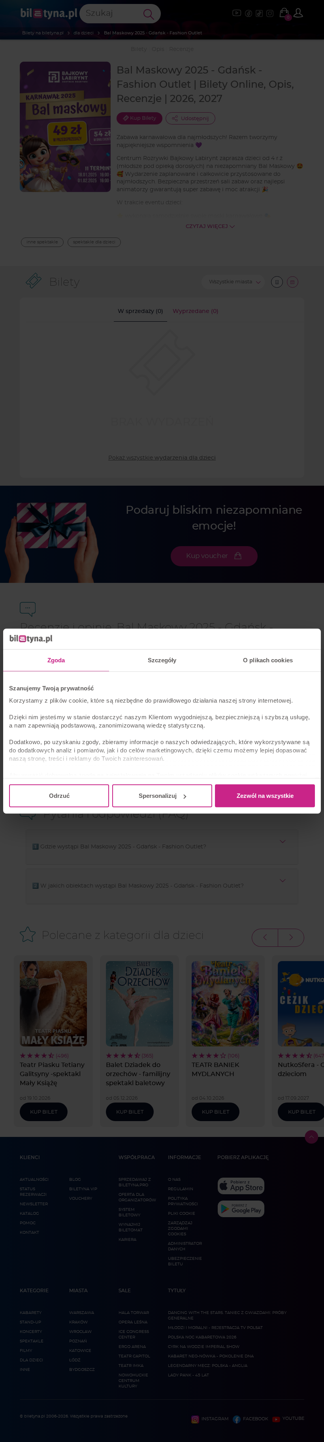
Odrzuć (59, 795)
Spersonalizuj (158, 795)
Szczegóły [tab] (162, 660)
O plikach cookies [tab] (268, 660)
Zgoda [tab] (56, 660)
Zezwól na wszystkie (265, 795)
